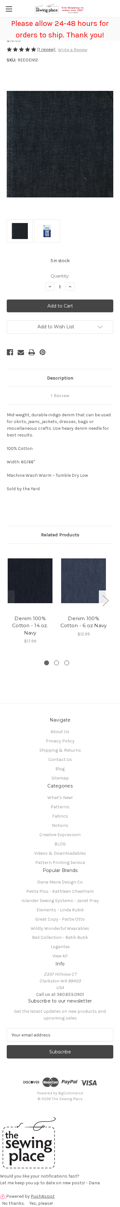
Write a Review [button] (72, 49)
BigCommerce (70, 1093)
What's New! (60, 797)
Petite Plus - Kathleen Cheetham (60, 891)
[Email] (21, 352)
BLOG (60, 844)
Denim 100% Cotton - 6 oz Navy (83, 622)
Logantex (60, 946)
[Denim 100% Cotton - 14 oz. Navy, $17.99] (30, 581)
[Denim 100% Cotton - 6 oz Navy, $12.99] (83, 581)
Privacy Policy (60, 741)
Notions (60, 825)
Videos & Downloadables (60, 853)
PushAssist (43, 1196)
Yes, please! (41, 1203)
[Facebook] (10, 352)
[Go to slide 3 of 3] (66, 662)
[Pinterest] (42, 352)
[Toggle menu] (9, 9)
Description (60, 378)
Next (105, 600)
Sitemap (60, 778)
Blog (60, 768)
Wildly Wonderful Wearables (60, 928)
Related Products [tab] (60, 535)
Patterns (60, 807)
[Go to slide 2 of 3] (56, 662)
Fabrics (60, 816)
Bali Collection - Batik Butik (60, 937)
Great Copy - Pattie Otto (60, 919)
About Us (60, 731)
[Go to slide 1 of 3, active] (46, 662)
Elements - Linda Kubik (60, 910)
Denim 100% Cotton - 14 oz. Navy (30, 625)
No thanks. (13, 1203)
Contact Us (60, 759)
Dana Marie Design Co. (60, 882)
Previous (8, 600)
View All (60, 956)
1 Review (60, 395)
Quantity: (60, 275)
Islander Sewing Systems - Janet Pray (60, 900)
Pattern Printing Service (60, 862)
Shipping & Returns (60, 750)
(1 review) (46, 49)
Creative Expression (60, 834)
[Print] (31, 352)
